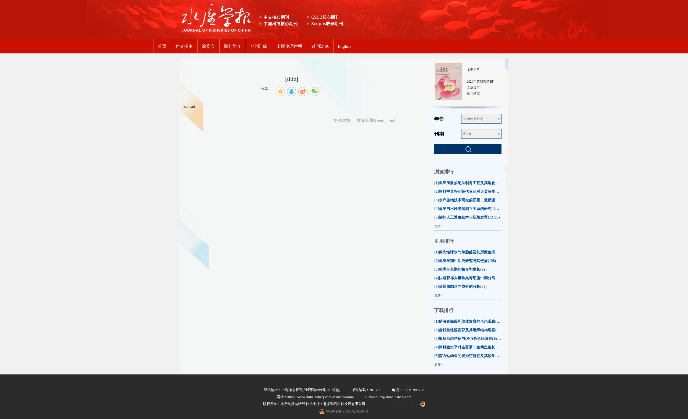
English (344, 46)
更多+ (438, 226)
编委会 (208, 46)
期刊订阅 (258, 46)
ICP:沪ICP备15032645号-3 (397, 404)
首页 (162, 46)
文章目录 (473, 87)
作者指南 (184, 46)
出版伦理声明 (289, 46)
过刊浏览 (320, 46)
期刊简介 (232, 46)
